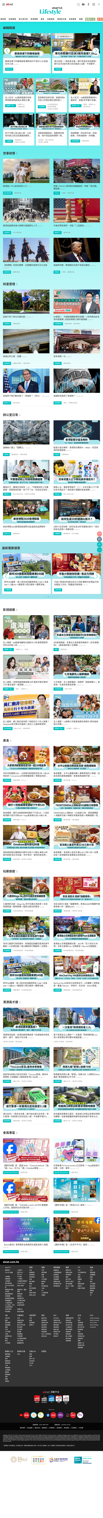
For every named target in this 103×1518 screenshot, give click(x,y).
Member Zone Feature (11, 1172)
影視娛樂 (34, 19)
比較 (79, 1281)
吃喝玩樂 (19, 1294)
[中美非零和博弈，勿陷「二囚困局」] (77, 210)
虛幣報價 (32, 1322)
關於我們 (22, 1428)
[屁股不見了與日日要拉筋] (26, 302)
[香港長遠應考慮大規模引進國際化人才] (26, 210)
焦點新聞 (32, 1274)
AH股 (42, 1288)
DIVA (91, 1315)
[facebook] (88, 4)
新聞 (30, 1267)
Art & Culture (93, 1322)
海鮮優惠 (80, 1347)
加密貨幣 (32, 1315)
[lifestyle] (50, 11)
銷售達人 (57, 494)
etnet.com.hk (11, 1262)
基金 (43, 1315)
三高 (6, 1365)
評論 (30, 1279)
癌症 (6, 1358)
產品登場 (44, 1327)
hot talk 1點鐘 (9, 1272)
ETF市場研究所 (82, 1272)
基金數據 (44, 1331)
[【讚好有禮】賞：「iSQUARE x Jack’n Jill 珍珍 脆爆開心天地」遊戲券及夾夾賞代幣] (26, 1190)
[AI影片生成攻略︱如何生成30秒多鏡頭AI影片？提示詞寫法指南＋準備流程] (77, 511)
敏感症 (7, 1372)
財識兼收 (57, 363)
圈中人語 (32, 1358)
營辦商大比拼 (57, 1322)
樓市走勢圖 (69, 1329)
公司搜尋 (7, 1343)
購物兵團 (57, 911)
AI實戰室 (9, 141)
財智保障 (7, 1081)
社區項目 (32, 1361)
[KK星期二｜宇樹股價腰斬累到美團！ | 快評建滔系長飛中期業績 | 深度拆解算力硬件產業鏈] (77, 302)
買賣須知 (68, 1334)
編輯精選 (9, 28)
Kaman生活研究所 (9, 1286)
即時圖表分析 (57, 1283)
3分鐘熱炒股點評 (22, 1281)
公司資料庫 (44, 1292)
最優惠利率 (20, 1343)
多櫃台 (43, 1295)
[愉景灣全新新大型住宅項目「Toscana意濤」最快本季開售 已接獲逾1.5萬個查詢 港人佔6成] (26, 1059)
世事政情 (9, 153)
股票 (43, 1267)
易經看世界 (20, 1298)
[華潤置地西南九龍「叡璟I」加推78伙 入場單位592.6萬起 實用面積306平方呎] (77, 1059)
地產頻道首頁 (70, 1318)
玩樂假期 (42, 107)
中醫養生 (7, 1356)
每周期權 (56, 1279)
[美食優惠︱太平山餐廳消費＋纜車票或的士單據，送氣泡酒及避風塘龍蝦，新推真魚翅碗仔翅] (77, 758)
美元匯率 (19, 1329)
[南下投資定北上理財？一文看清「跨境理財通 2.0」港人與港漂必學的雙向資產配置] (77, 1020)
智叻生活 (7, 533)
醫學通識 (7, 1354)
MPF (55, 1315)
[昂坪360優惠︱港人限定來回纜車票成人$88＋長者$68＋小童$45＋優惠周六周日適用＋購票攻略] (26, 968)
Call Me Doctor (21, 1283)
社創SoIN (32, 1351)
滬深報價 (7, 1325)
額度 (6, 1320)
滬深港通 (7, 1322)
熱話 (79, 1320)
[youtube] (83, 4)
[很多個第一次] (77, 341)
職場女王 (7, 494)
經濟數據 (19, 1334)
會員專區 (72, 19)
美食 (42, 19)
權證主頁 (68, 1270)
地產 (67, 1315)
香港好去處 (81, 1345)
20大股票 (44, 1279)
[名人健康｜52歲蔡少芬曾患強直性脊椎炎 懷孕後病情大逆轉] (77, 706)
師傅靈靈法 (8, 1300)
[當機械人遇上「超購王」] (26, 432)
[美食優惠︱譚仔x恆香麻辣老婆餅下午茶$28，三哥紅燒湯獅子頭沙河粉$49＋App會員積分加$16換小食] (26, 797)
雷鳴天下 (57, 232)
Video (30, 1365)
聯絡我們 (44, 1428)
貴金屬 (19, 1331)
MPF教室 (56, 1334)
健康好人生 (90, 19)
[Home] (9, 4)
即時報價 (44, 1272)
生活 (79, 1315)
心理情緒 (7, 1370)
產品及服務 (20, 1311)
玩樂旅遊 (50, 19)
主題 (79, 1274)
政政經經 (7, 363)
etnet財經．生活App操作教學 (9, 1306)
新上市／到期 (70, 1286)
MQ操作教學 (20, 1305)
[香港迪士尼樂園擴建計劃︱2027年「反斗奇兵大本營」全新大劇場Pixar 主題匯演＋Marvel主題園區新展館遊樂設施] (77, 928)
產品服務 (29, 1428)
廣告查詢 (37, 1428)
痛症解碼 (7, 1363)
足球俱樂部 (75, 141)
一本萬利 (19, 1279)
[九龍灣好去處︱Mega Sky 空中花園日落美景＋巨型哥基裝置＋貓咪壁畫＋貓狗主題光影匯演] (26, 889)
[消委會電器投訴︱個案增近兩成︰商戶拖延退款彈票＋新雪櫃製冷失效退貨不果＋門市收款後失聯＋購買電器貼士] (51, 122)
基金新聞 (44, 1320)
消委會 (7, 1381)
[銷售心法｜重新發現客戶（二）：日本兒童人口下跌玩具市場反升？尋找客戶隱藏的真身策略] (77, 472)
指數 (42, 1274)
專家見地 (44, 1329)
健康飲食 (7, 1361)
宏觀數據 (92, 1274)
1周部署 (7, 1276)
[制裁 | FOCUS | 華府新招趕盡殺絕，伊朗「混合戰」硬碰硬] (77, 171)
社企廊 (31, 1363)
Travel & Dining (94, 1325)
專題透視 (32, 1272)
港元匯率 (19, 1327)
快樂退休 (7, 324)
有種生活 (19, 1309)
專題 (30, 1354)
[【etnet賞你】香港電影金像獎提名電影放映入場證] (26, 1229)
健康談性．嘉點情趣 (21, 1290)
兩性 (6, 1376)
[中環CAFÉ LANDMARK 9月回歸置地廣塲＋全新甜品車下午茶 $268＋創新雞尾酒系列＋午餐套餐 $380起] (76, 45)
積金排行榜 (57, 1331)
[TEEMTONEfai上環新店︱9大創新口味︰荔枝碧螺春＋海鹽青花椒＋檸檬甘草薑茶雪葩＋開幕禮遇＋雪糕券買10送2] (77, 797)
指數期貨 (56, 1270)
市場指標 (19, 1336)
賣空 (42, 1283)
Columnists (93, 1327)
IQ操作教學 (8, 1309)
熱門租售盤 (69, 1322)
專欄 (81, 19)
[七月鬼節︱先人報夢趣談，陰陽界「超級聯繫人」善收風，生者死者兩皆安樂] (77, 667)
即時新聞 (32, 1277)
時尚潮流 (7, 1311)
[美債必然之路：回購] (26, 341)
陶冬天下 (7, 403)
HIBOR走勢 (20, 1340)
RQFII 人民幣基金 (46, 1334)
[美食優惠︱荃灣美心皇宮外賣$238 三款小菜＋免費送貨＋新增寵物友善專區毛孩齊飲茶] (77, 837)
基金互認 (44, 1336)
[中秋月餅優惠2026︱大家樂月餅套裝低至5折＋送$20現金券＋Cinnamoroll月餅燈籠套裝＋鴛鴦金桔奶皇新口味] (26, 758)
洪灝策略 (7, 1296)
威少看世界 (7, 193)
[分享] (99, 544)
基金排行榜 (44, 1322)
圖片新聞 (32, 1281)
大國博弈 (7, 1281)
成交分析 (68, 1279)
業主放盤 (68, 1338)
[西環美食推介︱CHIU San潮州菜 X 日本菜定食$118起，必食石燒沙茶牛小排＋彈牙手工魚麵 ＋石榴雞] (27, 45)
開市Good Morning (20, 1273)
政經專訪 (7, 1279)
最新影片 (7, 1270)
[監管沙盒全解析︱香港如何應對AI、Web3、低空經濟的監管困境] (77, 432)
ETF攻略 (19, 1276)
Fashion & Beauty (94, 1318)
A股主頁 (7, 1318)
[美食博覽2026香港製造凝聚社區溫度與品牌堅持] (26, 511)
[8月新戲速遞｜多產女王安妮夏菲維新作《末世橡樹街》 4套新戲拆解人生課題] (77, 627)
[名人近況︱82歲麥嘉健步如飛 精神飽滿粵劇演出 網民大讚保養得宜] (18, 86)
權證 (67, 1267)
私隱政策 (52, 1428)
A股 (6, 1315)
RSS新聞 (81, 1428)
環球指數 (92, 1272)
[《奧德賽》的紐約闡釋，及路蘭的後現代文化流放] (26, 250)
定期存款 (19, 1322)
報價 (79, 1277)
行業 (42, 1277)
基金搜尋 (44, 1325)
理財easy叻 (32, 1295)
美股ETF (80, 1286)
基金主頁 (44, 1318)
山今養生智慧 (21, 1300)
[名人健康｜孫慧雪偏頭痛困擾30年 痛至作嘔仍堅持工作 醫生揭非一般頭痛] (26, 667)
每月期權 (56, 1277)
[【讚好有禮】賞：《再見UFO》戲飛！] (77, 1190)
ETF (79, 1267)
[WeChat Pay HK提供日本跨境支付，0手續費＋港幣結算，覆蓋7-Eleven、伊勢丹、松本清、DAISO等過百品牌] (77, 968)
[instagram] (94, 4)
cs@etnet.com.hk (65, 1424)
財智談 (6, 454)
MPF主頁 (56, 1318)
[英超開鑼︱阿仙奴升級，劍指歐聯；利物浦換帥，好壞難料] (84, 122)
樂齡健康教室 (9, 1294)
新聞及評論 (57, 1281)
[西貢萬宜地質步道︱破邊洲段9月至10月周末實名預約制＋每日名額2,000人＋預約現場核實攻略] (51, 86)
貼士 (30, 1286)
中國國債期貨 (57, 1272)
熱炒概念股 (44, 1286)
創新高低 (92, 1286)
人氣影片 (19, 1270)
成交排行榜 (69, 1325)
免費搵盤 (68, 1340)
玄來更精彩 (58, 689)
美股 (91, 1267)
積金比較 (56, 1329)
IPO (42, 1290)
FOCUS (57, 193)
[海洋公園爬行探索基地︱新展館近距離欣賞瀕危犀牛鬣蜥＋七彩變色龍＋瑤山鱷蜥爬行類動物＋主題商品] (26, 928)
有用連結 (74, 1428)
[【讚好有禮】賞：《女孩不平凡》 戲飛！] (77, 1229)
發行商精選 (69, 1283)
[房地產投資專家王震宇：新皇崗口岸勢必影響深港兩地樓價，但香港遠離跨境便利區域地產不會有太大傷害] (77, 1099)
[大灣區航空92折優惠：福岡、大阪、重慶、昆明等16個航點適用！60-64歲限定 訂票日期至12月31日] (76, 566)
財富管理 (12, 19)
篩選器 (80, 1279)
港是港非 (7, 232)
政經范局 (7, 272)
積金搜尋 (56, 1327)
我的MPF (56, 1336)
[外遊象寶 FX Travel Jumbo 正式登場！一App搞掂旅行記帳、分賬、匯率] (77, 1150)
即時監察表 (57, 1286)
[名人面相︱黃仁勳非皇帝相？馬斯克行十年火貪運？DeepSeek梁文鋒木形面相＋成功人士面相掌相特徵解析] (26, 706)
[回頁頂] (99, 549)
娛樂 (56, 649)
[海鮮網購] (99, 539)
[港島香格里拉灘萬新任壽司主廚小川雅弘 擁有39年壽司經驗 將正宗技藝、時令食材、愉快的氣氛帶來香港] (26, 837)
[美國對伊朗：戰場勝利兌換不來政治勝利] (77, 250)
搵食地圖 (9, 69)
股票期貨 (56, 1274)
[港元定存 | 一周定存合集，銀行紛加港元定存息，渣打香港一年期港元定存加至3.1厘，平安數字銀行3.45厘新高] (26, 1099)
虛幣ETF (31, 1325)
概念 (91, 1281)
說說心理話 (20, 1285)
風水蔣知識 (7, 728)
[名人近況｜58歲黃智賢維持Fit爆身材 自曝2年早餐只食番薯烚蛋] (84, 86)
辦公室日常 (23, 19)
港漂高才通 (61, 19)
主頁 (30, 1270)
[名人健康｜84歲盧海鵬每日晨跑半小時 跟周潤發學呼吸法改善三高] (26, 627)
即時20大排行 (70, 1281)
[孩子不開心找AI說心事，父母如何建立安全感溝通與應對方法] (18, 122)
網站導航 (66, 1428)
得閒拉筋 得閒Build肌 (9, 1290)
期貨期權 (57, 1267)
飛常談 (57, 272)
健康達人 (19, 1296)
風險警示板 (8, 1336)
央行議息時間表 (21, 1338)
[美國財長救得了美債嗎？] (77, 381)
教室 (67, 1288)
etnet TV (8, 1267)
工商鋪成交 (69, 1327)
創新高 (43, 1281)
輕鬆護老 (7, 1367)
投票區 (43, 1351)
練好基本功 (20, 1303)
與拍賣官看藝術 (9, 1298)
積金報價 (56, 1325)
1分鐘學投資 (8, 1303)
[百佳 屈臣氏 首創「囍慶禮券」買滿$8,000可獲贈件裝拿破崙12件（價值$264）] (77, 889)
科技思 (57, 454)
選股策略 (92, 1288)
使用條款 (59, 1428)
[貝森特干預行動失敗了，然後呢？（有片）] (26, 381)
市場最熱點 (58, 324)
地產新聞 (68, 1331)
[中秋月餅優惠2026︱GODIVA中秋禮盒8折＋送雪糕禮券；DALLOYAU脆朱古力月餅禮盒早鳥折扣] (26, 566)
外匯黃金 (20, 1315)
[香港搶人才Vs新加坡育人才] (26, 171)
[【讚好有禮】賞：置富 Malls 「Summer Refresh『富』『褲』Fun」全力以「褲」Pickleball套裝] (26, 1150)
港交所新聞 (32, 1288)
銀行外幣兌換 (21, 1325)
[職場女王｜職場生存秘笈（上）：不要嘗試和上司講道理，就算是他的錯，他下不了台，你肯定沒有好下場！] (26, 472)
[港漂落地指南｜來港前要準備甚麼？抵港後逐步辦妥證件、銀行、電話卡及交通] (26, 1020)
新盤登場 (68, 1320)
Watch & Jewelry (94, 1320)
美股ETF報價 (81, 1288)
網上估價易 (69, 1336)
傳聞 (30, 1283)
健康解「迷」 (10, 105)
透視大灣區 (32, 1292)
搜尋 (30, 1290)
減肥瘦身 (7, 1374)
